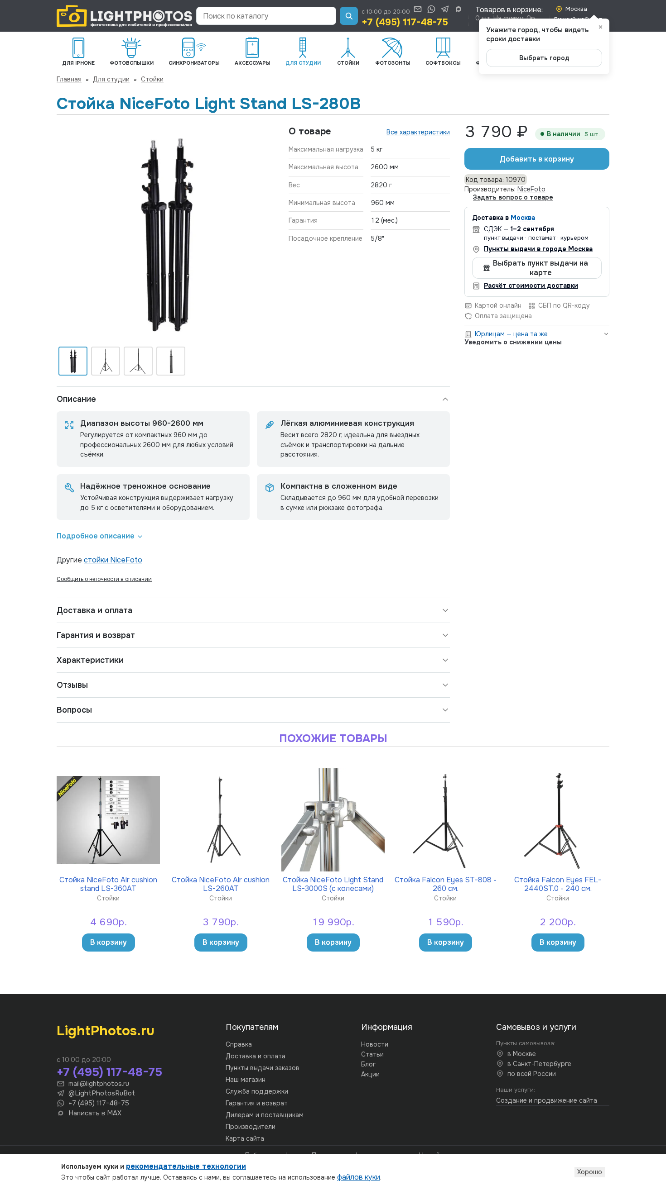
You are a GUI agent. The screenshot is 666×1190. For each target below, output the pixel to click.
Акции (370, 1074)
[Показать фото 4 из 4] (170, 361)
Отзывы (72, 685)
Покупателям (252, 1027)
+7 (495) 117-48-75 (405, 22)
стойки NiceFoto (113, 560)
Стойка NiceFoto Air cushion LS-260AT (221, 884)
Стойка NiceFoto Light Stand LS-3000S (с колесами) (333, 884)
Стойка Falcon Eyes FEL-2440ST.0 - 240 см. (557, 884)
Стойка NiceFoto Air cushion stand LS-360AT (108, 884)
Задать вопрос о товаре (513, 197)
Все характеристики (418, 132)
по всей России (531, 1074)
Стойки (152, 79)
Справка (239, 1044)
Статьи (372, 1054)
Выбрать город (544, 58)
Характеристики (90, 660)
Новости (374, 1044)
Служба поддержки (257, 1091)
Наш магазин (245, 1080)
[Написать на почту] (418, 9)
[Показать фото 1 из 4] (72, 361)
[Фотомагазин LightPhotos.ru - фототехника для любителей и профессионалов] (125, 16)
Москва (523, 218)
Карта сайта (245, 1138)
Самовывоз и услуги (536, 1027)
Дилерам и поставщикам (265, 1115)
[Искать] (349, 16)
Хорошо (589, 1172)
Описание (76, 399)
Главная (69, 79)
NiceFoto (531, 189)
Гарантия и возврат (96, 635)
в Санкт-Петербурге (539, 1064)
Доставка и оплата (94, 610)
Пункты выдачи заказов (262, 1068)
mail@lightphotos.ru (98, 1084)
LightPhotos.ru (105, 1030)
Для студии (111, 79)
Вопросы (74, 710)
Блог (368, 1064)
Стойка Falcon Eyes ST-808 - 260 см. (446, 884)
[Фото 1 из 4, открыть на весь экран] (165, 234)
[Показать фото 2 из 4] (105, 361)
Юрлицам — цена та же (511, 334)
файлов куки (358, 1177)
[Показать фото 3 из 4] (138, 361)
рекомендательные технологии (186, 1166)
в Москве (521, 1054)
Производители (250, 1127)
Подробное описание (96, 536)
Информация (386, 1027)
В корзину (108, 942)
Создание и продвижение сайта (546, 1100)
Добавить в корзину (537, 159)
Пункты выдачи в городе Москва (538, 249)
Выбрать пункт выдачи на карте (540, 267)
